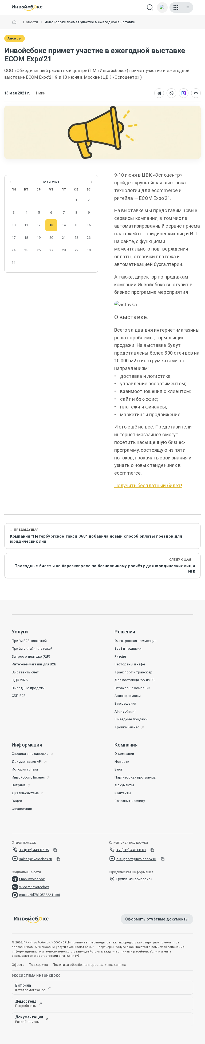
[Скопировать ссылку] (196, 93)
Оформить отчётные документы (157, 919)
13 (51, 225)
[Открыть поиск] (150, 7)
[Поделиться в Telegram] (159, 93)
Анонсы (14, 38)
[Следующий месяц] (92, 182)
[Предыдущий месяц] (11, 182)
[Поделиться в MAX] (183, 93)
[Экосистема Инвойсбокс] (176, 7)
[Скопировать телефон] (55, 850)
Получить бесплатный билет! (148, 485)
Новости (30, 22)
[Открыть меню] (187, 7)
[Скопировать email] (58, 859)
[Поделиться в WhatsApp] (171, 93)
